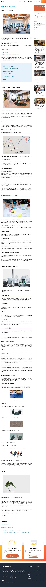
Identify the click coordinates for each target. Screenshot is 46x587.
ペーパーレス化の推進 (8, 74)
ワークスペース (13, 571)
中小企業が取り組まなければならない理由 (11, 68)
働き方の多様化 (5, 576)
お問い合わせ (29, 578)
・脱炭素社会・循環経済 (5, 524)
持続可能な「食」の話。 (5, 52)
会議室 (12, 573)
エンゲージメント (5, 575)
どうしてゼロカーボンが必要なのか (9, 66)
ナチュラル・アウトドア (21, 571)
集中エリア (13, 576)
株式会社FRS (39, 569)
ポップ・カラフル (20, 572)
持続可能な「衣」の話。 (5, 49)
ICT (36, 29)
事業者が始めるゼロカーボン (8, 71)
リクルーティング (5, 572)
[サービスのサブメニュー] (22, 1)
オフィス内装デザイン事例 (6, 566)
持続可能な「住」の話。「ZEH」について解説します (9, 54)
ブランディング (5, 571)
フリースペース (13, 577)
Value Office (40, 575)
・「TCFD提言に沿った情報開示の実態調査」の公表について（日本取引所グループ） (15, 532)
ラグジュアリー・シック (21, 573)
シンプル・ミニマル (21, 570)
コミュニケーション (6, 570)
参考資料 (4, 79)
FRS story (37, 33)
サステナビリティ (38, 31)
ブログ (13, 561)
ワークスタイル (38, 25)
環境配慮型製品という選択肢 (9, 76)
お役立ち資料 (29, 572)
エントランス (13, 570)
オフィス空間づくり (39, 23)
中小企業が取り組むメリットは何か (10, 70)
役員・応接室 (13, 575)
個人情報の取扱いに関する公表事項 (39, 580)
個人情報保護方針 (30, 580)
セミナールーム (13, 578)
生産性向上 (4, 573)
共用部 (12, 572)
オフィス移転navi (39, 572)
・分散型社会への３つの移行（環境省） (7, 527)
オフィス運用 (38, 27)
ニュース (28, 576)
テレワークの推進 (7, 73)
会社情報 (28, 574)
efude (2, 1)
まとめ (4, 78)
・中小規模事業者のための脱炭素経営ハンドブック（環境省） (12, 530)
